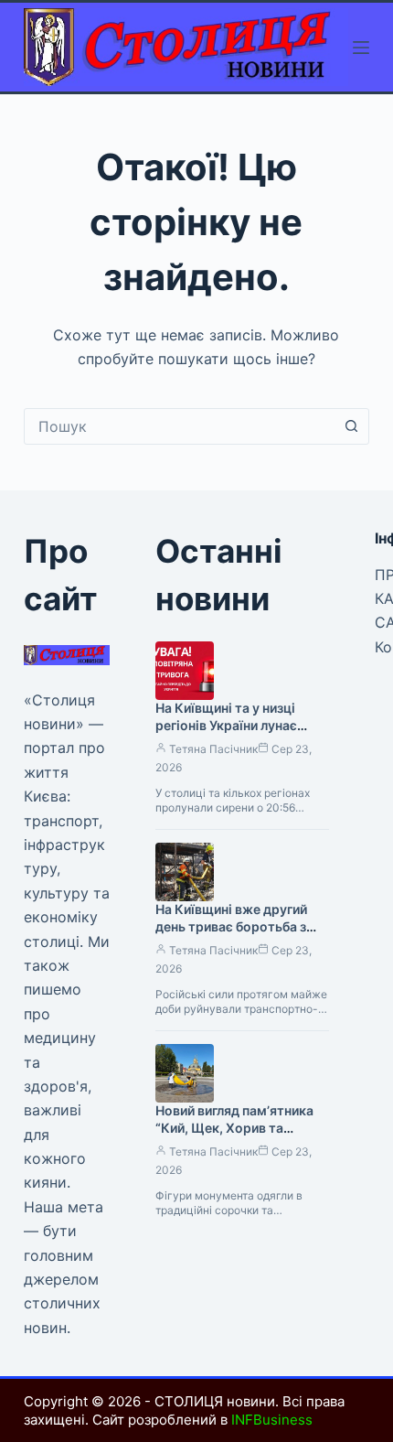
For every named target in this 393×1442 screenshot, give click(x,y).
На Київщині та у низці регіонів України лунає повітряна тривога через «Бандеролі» (234, 734)
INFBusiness (272, 1419)
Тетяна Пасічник (213, 749)
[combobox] (179, 426)
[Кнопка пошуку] (351, 426)
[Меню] (361, 47)
